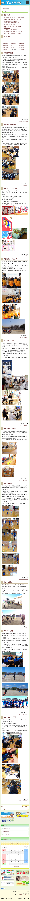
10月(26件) (21, 43)
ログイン (3, 888)
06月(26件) (5, 47)
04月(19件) (21, 47)
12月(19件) (5, 43)
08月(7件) (13, 45)
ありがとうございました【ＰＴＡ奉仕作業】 (14, 17)
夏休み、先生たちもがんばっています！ (13, 19)
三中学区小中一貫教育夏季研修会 (11, 22)
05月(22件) (13, 47)
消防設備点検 (7, 28)
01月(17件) (21, 49)
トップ (3, 8)
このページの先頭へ (23, 121)
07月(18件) (21, 45)
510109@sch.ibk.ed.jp (24, 894)
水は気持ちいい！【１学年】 (10, 29)
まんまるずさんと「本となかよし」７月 (13, 31)
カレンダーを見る (15, 866)
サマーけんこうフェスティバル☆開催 (12, 33)
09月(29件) (5, 45)
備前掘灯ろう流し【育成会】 (10, 21)
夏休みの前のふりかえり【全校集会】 (12, 26)
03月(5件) (5, 49)
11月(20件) (13, 43)
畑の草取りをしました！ (9, 24)
